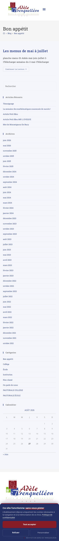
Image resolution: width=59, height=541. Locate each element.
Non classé (7, 380)
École (5, 369)
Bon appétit (19, 33)
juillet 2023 (7, 244)
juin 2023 (7, 249)
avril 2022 (7, 312)
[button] (44, 9)
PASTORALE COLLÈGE (13, 390)
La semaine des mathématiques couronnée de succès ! (27, 109)
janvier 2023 (8, 275)
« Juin (5, 454)
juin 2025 (7, 161)
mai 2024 (7, 197)
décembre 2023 (9, 218)
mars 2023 (7, 265)
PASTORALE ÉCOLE (11, 395)
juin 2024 (7, 192)
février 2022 (8, 322)
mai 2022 (7, 307)
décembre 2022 (9, 281)
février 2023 (8, 270)
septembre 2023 (10, 234)
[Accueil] (4, 33)
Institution (7, 374)
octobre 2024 (8, 176)
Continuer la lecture (17, 68)
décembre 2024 (9, 171)
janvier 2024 (8, 213)
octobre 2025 (8, 156)
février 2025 (8, 166)
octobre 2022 (8, 286)
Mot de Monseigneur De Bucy (16, 124)
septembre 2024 (10, 182)
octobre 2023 (8, 228)
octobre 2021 (8, 343)
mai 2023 (7, 254)
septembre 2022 (10, 291)
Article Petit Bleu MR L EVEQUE (17, 119)
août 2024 (7, 187)
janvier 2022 (8, 327)
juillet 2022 (7, 296)
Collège (6, 364)
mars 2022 (7, 317)
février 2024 (8, 208)
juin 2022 (7, 301)
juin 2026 (7, 140)
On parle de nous (10, 385)
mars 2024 (7, 202)
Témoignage (8, 103)
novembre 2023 (9, 223)
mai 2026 (7, 145)
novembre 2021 (9, 338)
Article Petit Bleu (10, 114)
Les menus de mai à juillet (25, 51)
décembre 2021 (9, 333)
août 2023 (7, 239)
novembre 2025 (9, 150)
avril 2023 (7, 260)
